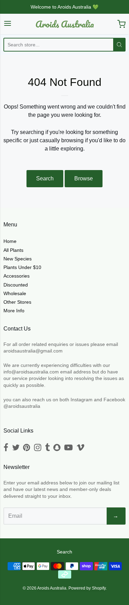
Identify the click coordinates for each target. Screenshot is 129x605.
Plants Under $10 (22, 267)
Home (10, 241)
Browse (83, 178)
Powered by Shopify (87, 588)
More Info (13, 310)
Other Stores (17, 302)
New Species (17, 258)
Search (45, 178)
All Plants (13, 250)
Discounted (15, 285)
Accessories (16, 276)
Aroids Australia (64, 24)
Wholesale (14, 293)
